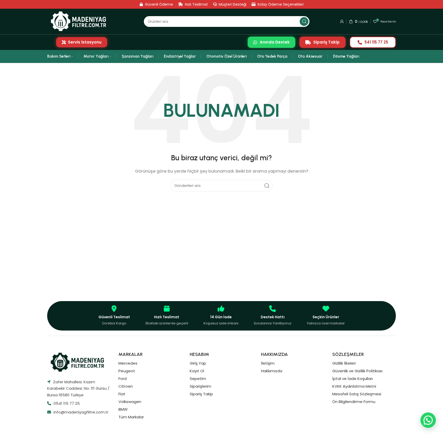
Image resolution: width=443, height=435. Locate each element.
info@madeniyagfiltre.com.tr (81, 412)
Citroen (125, 386)
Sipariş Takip (326, 42)
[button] (428, 420)
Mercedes (127, 363)
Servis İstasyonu (85, 42)
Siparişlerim (200, 386)
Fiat (121, 394)
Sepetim (198, 378)
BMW (123, 409)
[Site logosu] (80, 21)
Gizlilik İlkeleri (344, 363)
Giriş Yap (198, 363)
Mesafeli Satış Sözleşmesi (356, 394)
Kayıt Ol (197, 371)
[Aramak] (304, 21)
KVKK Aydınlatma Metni (354, 386)
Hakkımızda (271, 371)
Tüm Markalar (131, 417)
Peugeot (126, 371)
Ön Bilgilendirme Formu (353, 401)
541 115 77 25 (376, 42)
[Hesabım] (342, 21)
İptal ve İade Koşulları (352, 378)
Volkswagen (129, 401)
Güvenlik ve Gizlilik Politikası (357, 371)
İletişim (268, 363)
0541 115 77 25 (67, 403)
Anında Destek (275, 42)
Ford (122, 378)
